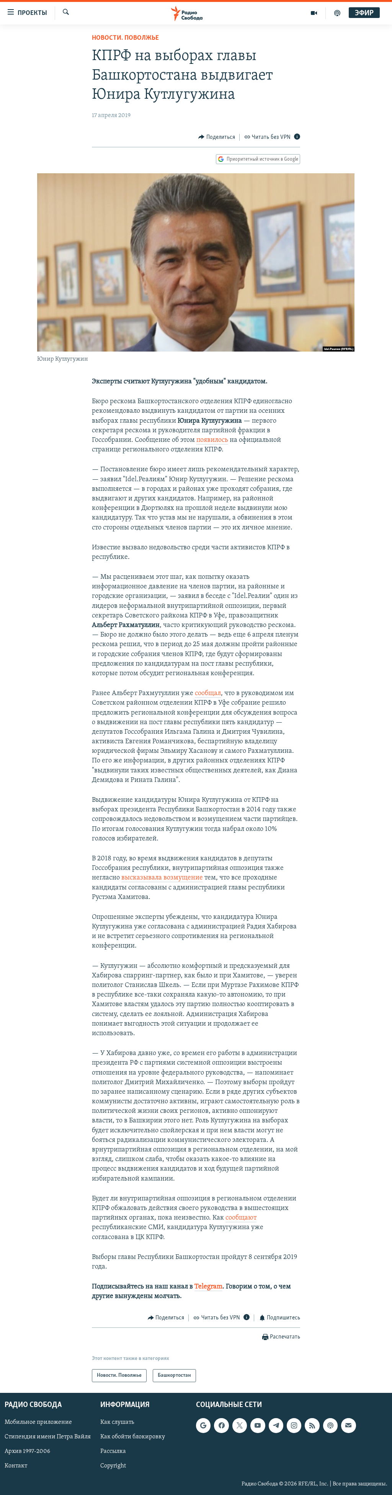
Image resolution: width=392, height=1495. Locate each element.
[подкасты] (337, 13)
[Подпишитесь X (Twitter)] (239, 1425)
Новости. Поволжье (125, 38)
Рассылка (113, 1451)
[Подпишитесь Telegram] (276, 1425)
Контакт (16, 1466)
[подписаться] (348, 1425)
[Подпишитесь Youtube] (257, 1425)
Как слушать (117, 1422)
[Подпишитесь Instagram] (294, 1425)
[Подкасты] (330, 1425)
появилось (212, 440)
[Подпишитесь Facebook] (221, 1425)
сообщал (208, 693)
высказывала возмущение (162, 878)
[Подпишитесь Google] (203, 1425)
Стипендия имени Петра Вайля (48, 1437)
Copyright (113, 1466)
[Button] (216, 137)
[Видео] (314, 13)
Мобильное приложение (38, 1422)
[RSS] (312, 1425)
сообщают (240, 1218)
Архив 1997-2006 (27, 1451)
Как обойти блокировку (132, 1437)
